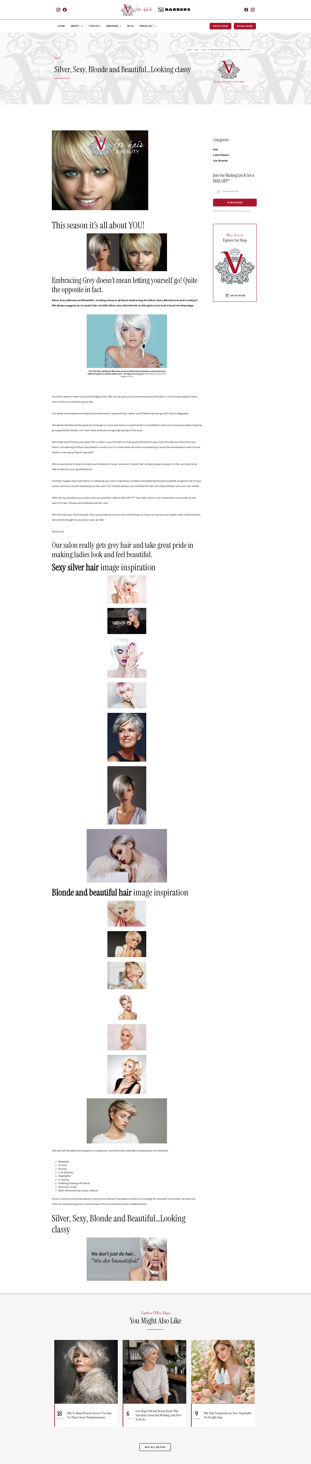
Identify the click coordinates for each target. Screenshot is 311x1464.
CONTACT (94, 25)
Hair (203, 50)
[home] (137, 9)
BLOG (130, 25)
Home (189, 50)
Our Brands (220, 160)
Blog (196, 50)
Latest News (221, 154)
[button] (77, 26)
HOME (61, 25)
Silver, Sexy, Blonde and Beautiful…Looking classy (230, 50)
